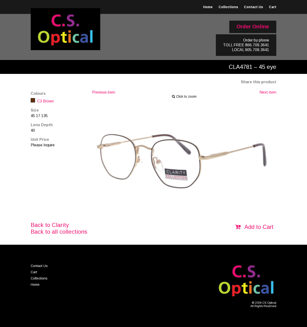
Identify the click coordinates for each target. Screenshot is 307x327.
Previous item (103, 92)
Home (208, 7)
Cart (272, 7)
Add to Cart (258, 227)
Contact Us (253, 7)
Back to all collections (59, 231)
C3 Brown (45, 101)
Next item (268, 92)
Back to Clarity (50, 225)
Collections (228, 7)
